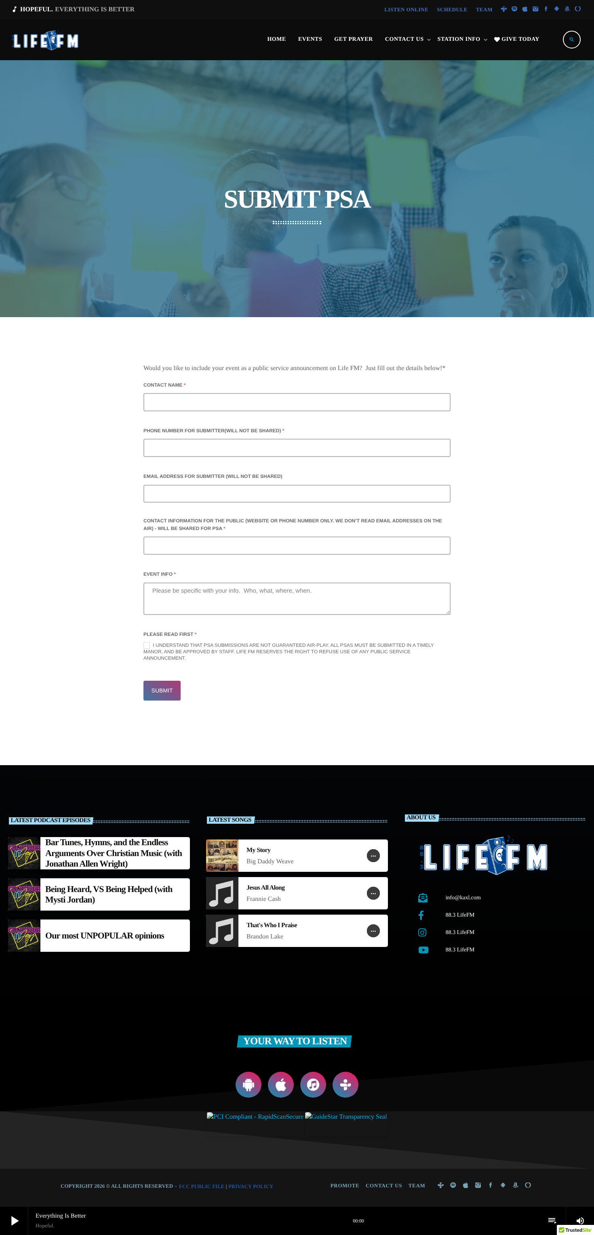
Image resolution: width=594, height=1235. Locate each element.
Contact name (164, 385)
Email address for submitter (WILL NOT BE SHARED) (212, 476)
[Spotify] (514, 9)
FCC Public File (202, 1186)
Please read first (169, 634)
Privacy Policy (251, 1186)
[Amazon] (567, 9)
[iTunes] (525, 9)
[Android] (557, 9)
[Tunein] (504, 9)
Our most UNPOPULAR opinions (104, 935)
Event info (159, 574)
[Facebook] (546, 9)
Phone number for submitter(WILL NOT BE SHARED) (213, 430)
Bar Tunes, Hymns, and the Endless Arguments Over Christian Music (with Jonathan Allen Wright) (113, 853)
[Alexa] (578, 9)
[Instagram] (535, 9)
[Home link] (46, 39)
